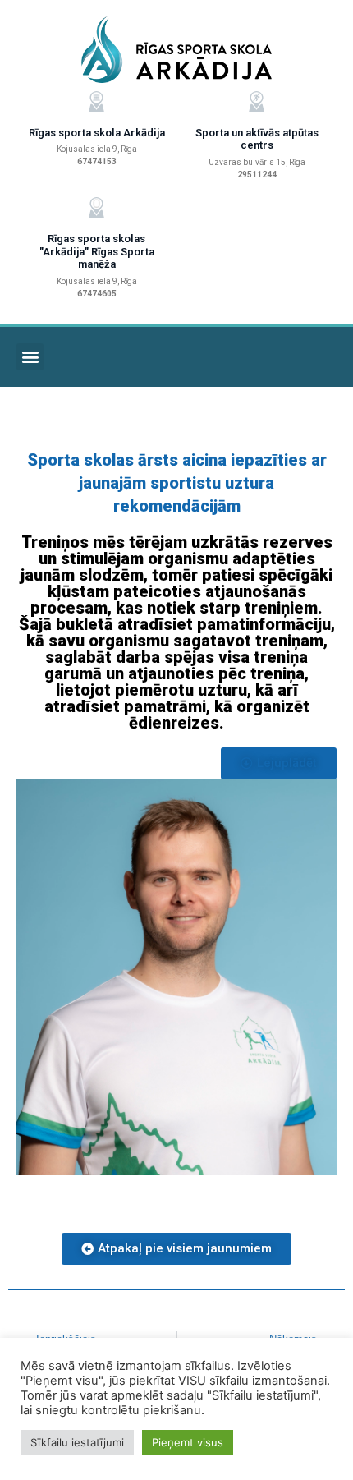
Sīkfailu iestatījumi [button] (77, 1442)
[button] (30, 356)
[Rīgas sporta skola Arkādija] (96, 101)
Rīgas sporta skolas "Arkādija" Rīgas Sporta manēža (96, 251)
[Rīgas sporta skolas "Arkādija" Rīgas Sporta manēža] (96, 207)
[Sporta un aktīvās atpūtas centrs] (256, 101)
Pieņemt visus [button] (187, 1442)
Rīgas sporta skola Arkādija (97, 132)
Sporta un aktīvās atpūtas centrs (257, 139)
